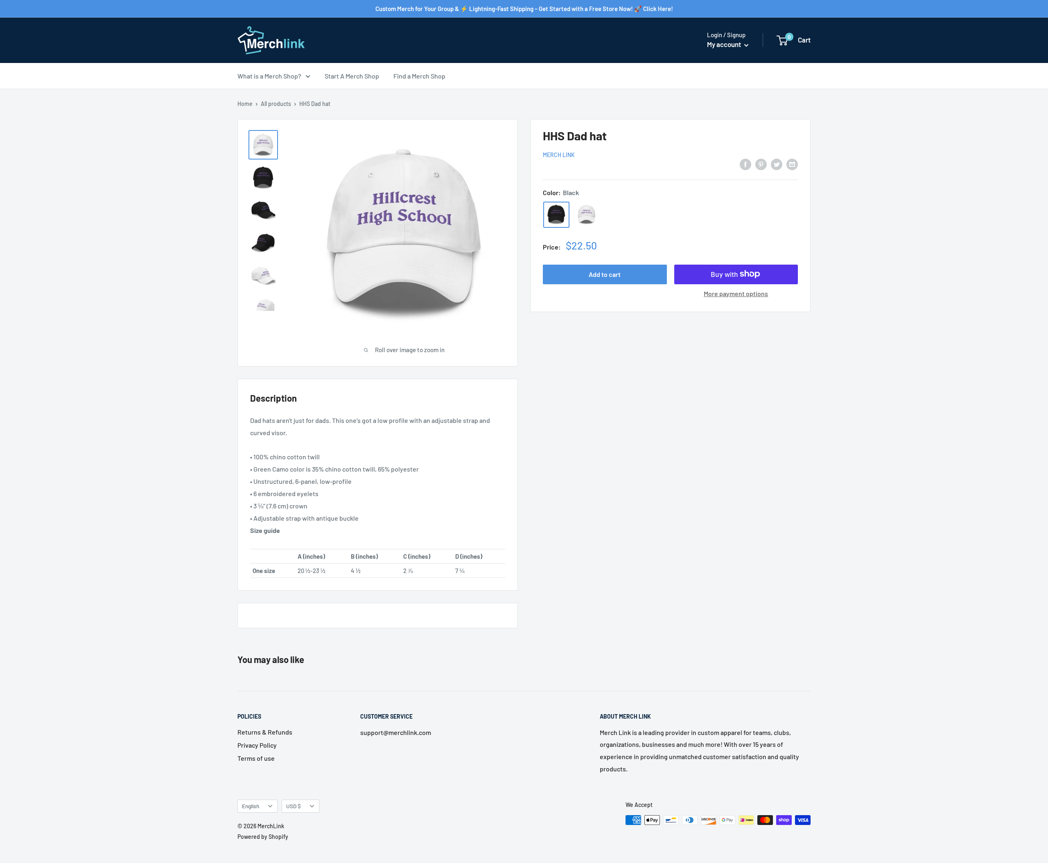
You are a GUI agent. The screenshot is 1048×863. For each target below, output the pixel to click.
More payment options (736, 293)
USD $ (293, 805)
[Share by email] (792, 163)
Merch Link (559, 154)
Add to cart (605, 274)
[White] (587, 214)
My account (724, 44)
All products (276, 103)
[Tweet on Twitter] (776, 163)
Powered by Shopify (262, 836)
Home (245, 103)
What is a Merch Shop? (269, 76)
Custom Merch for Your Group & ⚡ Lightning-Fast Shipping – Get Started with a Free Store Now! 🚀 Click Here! (524, 8)
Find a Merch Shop (419, 76)
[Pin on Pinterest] (761, 163)
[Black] (556, 214)
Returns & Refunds (264, 732)
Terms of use (256, 758)
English (250, 805)
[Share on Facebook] (745, 163)
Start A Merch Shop (352, 76)
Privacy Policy (257, 745)
